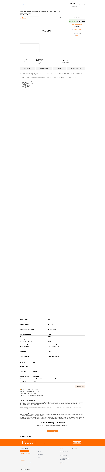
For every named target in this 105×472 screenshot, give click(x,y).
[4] (71, 17)
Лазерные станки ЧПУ (64, 451)
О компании (39, 451)
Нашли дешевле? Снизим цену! (77, 24)
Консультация (77, 26)
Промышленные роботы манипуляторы (64, 459)
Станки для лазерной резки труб (64, 462)
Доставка (72, 33)
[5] (72, 17)
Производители (40, 454)
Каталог (61, 448)
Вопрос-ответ (39, 457)
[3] (70, 17)
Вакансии (38, 453)
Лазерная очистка (63, 450)
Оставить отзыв (80, 386)
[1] (68, 17)
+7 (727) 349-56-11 (73, 3)
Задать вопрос (77, 442)
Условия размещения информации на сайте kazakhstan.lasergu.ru (28, 463)
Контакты (38, 450)
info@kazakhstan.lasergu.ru (69, 1)
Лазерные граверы (63, 455)
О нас (26, 1)
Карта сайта (23, 460)
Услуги (30, 1)
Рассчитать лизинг (78, 29)
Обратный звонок (24, 450)
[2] (69, 17)
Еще (60, 463)
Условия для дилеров (41, 455)
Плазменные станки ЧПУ (64, 457)
